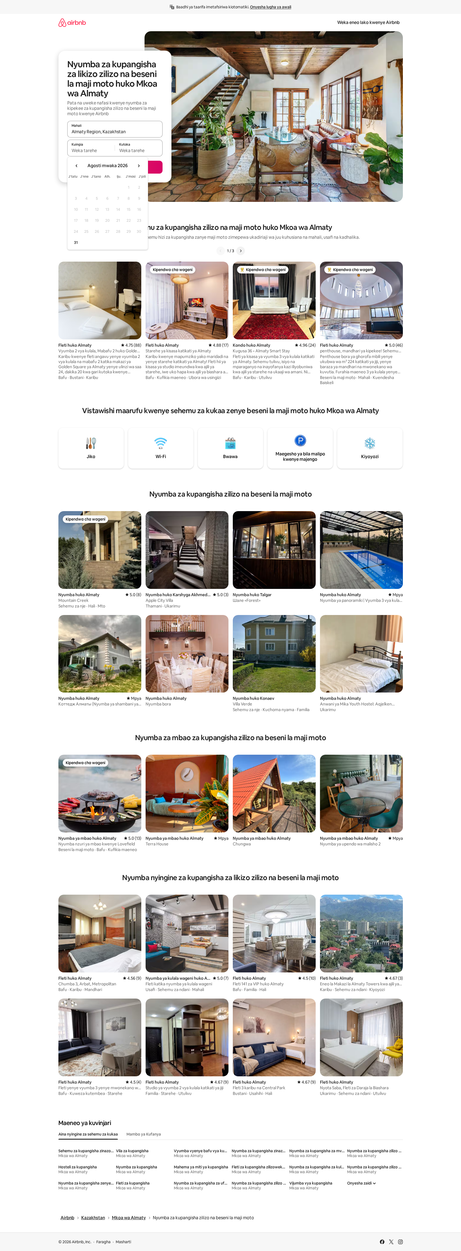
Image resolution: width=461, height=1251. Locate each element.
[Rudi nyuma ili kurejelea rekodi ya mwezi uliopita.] (76, 165)
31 (76, 242)
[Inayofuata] (240, 251)
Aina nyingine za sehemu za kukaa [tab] (88, 1134)
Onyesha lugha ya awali (270, 7)
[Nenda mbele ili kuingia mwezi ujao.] (138, 165)
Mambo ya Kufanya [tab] (143, 1134)
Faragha (103, 1241)
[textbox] (91, 150)
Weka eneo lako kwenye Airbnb (368, 22)
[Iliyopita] (220, 251)
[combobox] (115, 131)
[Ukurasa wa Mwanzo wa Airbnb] (72, 22)
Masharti (123, 1241)
